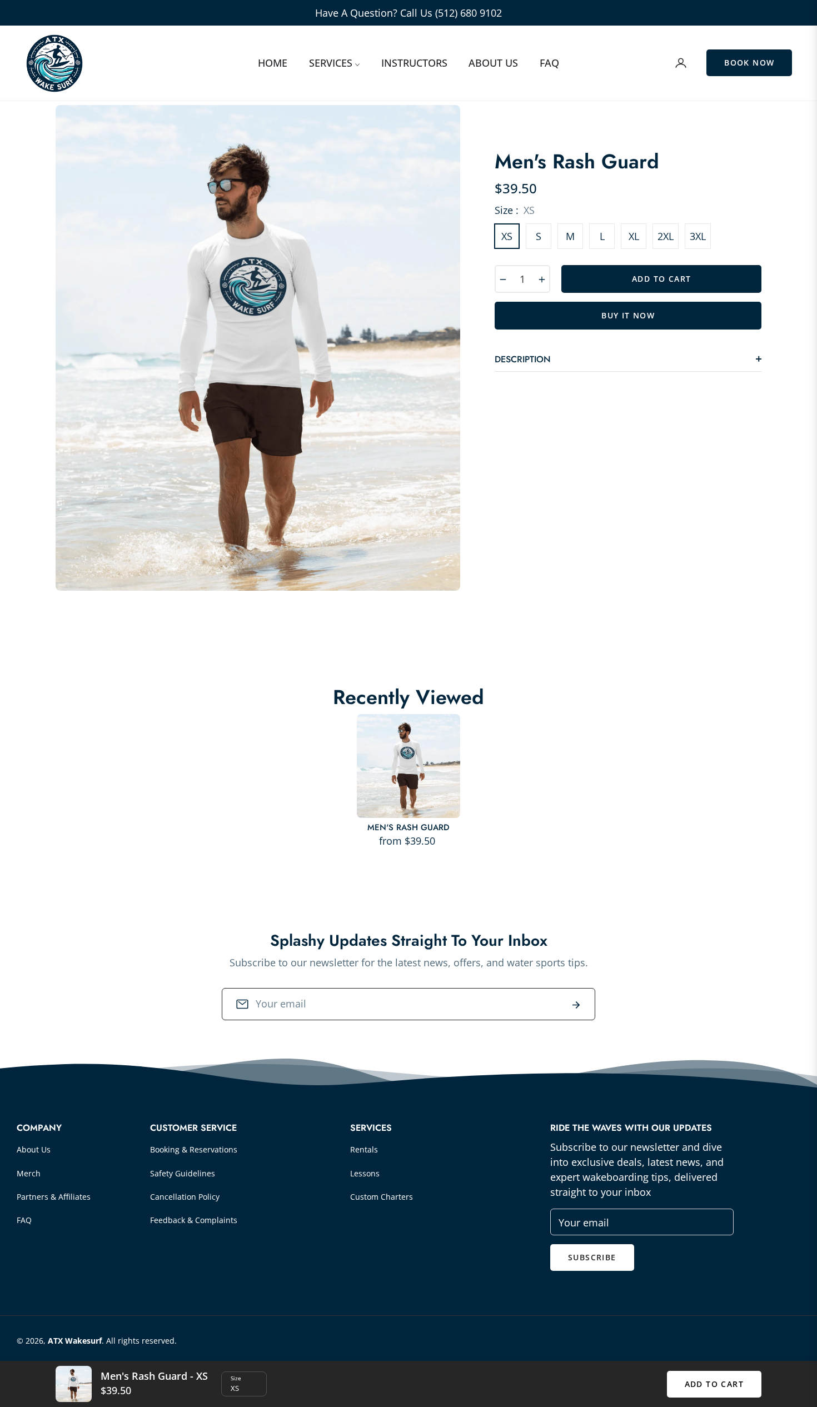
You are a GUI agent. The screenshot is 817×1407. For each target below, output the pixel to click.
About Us (34, 1149)
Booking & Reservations (193, 1149)
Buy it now (628, 315)
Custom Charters (381, 1196)
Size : (515, 210)
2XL (665, 236)
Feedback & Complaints (193, 1220)
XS (506, 236)
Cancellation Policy (185, 1196)
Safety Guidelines (182, 1173)
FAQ (24, 1220)
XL (634, 236)
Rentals (364, 1149)
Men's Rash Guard (408, 828)
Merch (29, 1173)
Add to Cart (714, 1384)
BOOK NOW (749, 62)
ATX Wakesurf (75, 1340)
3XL (698, 236)
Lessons (365, 1173)
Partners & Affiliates (54, 1196)
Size (236, 1378)
